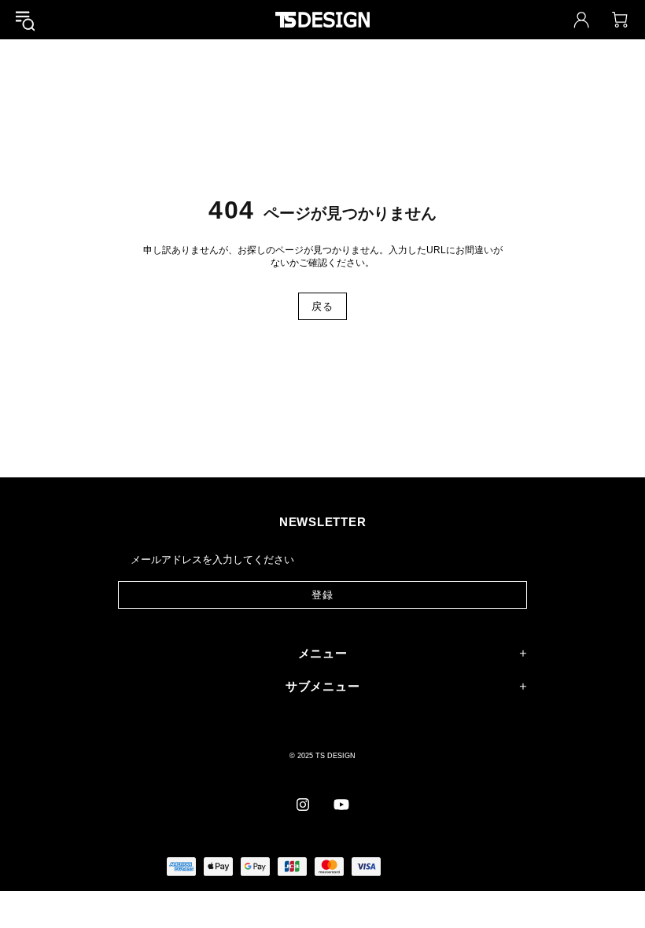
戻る (322, 306)
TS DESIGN (322, 19)
